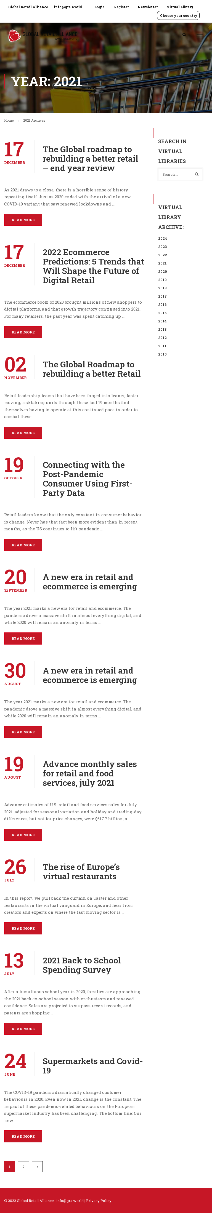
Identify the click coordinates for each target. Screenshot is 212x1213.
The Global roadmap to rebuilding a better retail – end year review (90, 159)
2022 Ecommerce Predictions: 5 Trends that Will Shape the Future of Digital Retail (93, 266)
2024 (162, 238)
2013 (162, 329)
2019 (162, 279)
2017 (162, 296)
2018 (162, 287)
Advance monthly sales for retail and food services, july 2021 (90, 773)
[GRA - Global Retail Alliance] (42, 38)
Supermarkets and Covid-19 (93, 1065)
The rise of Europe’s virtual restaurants (81, 871)
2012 (162, 337)
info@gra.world (68, 7)
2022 (162, 254)
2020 (162, 271)
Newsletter (148, 7)
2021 (162, 263)
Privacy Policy (99, 1200)
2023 (162, 246)
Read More (23, 219)
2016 (162, 304)
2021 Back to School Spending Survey (82, 965)
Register (121, 7)
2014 (162, 321)
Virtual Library (180, 7)
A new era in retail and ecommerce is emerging (90, 581)
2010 (162, 354)
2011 (162, 345)
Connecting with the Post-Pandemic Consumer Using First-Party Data (87, 479)
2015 (162, 312)
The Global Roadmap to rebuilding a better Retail (92, 369)
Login (99, 7)
